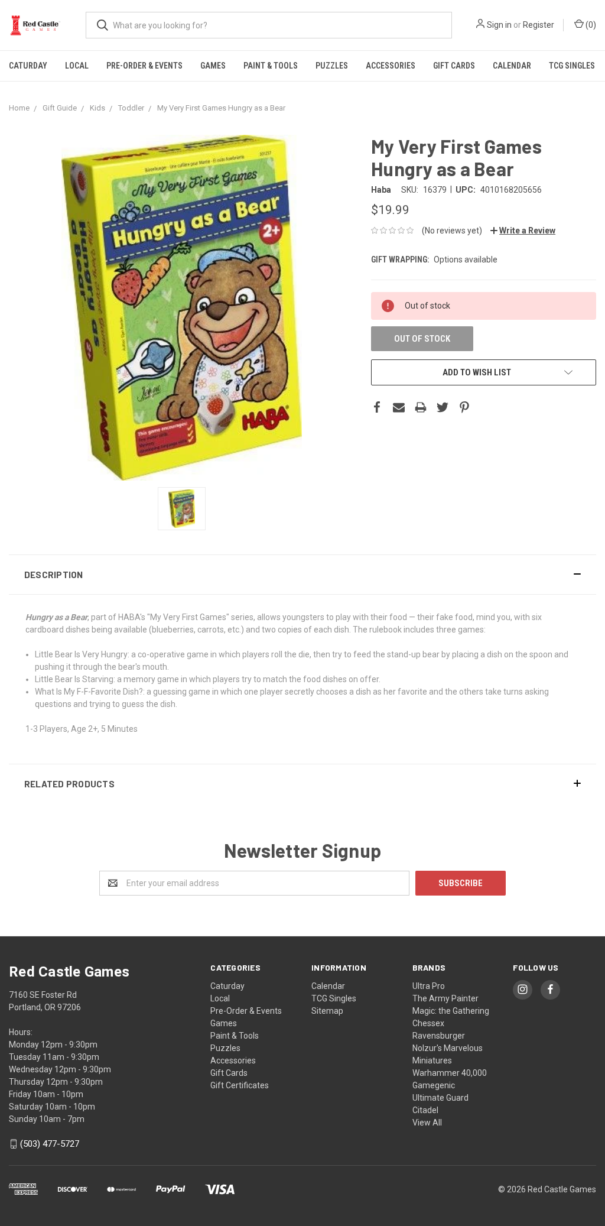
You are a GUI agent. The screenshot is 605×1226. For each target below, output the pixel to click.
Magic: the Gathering (450, 1011)
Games (213, 65)
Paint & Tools (270, 65)
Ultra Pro (428, 986)
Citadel (425, 1110)
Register (538, 25)
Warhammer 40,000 (449, 1073)
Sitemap (327, 1011)
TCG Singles (572, 65)
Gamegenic (433, 1085)
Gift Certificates (239, 1085)
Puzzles (331, 65)
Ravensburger (438, 1035)
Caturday (28, 65)
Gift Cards (454, 65)
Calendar (512, 65)
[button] (302, 574)
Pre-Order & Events (144, 65)
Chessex (428, 1023)
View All (427, 1122)
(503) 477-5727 (49, 1144)
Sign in (499, 25)
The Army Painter (445, 998)
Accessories (390, 65)
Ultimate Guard (440, 1097)
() (590, 25)
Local (77, 65)
